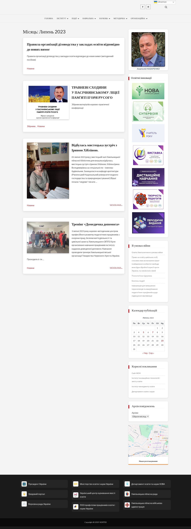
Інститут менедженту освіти (143, 386)
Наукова (103, 18)
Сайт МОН (136, 373)
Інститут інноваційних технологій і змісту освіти (146, 379)
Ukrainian (162, 2)
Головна (48, 18)
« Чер (145, 353)
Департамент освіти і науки (143, 391)
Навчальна (88, 18)
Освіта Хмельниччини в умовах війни (147, 252)
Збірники (31, 126)
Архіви (135, 413)
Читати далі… (116, 205)
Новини (30, 68)
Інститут (61, 18)
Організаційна (138, 18)
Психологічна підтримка (142, 276)
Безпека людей (138, 281)
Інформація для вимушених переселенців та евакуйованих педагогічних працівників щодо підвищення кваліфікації (145, 291)
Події (74, 18)
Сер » (151, 353)
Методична (119, 18)
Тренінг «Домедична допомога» (96, 224)
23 (162, 340)
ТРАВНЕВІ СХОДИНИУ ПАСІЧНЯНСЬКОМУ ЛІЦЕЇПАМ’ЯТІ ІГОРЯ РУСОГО (95, 92)
